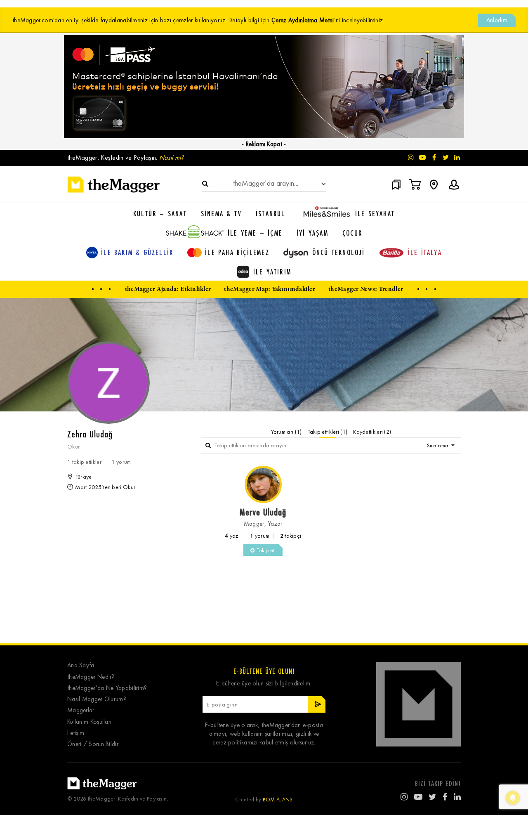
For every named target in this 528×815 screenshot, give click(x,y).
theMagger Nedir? (91, 676)
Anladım (496, 20)
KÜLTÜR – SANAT (160, 213)
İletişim (75, 733)
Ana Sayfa (80, 665)
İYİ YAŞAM (312, 232)
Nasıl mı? (171, 157)
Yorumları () (286, 431)
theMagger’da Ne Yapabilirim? (107, 688)
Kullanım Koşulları (89, 721)
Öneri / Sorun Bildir (92, 744)
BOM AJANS (278, 799)
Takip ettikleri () (328, 431)
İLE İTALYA (425, 252)
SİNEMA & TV (221, 213)
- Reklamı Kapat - (264, 144)
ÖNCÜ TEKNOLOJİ (338, 252)
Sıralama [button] (438, 445)
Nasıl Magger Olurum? (96, 699)
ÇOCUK (352, 232)
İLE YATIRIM (272, 271)
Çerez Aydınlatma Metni (302, 20)
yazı (232, 535)
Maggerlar (80, 710)
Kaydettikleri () (372, 431)
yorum (259, 535)
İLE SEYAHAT (375, 213)
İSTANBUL (270, 213)
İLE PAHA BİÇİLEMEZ (237, 252)
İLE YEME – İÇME (255, 232)
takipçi (291, 535)
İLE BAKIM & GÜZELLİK (137, 252)
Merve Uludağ (263, 512)
